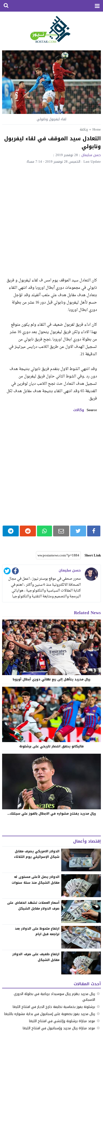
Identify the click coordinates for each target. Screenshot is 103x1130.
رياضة (84, 129)
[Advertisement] (51, 217)
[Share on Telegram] (10, 531)
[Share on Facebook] (93, 531)
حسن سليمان (91, 155)
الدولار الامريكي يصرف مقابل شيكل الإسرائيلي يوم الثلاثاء (36, 854)
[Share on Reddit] (28, 531)
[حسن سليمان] (91, 574)
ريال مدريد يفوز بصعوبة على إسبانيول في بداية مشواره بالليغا (49, 1014)
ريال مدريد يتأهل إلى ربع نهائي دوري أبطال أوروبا (51, 679)
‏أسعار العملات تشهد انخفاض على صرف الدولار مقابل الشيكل (33, 905)
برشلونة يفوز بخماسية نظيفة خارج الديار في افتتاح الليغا (54, 1006)
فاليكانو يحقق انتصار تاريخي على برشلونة (51, 746)
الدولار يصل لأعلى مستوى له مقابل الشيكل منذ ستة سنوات (35, 880)
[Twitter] (7, 572)
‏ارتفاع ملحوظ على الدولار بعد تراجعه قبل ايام (37, 931)
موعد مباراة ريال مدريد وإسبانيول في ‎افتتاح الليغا (59, 1028)
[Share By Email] (61, 531)
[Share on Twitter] (78, 531)
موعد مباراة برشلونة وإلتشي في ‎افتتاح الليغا (62, 1021)
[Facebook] (15, 572)
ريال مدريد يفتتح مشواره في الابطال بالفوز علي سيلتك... (51, 813)
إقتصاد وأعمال (87, 841)
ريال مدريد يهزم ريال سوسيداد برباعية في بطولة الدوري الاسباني (54, 996)
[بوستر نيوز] (51, 29)
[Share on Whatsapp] (44, 531)
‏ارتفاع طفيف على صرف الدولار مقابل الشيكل (35, 957)
